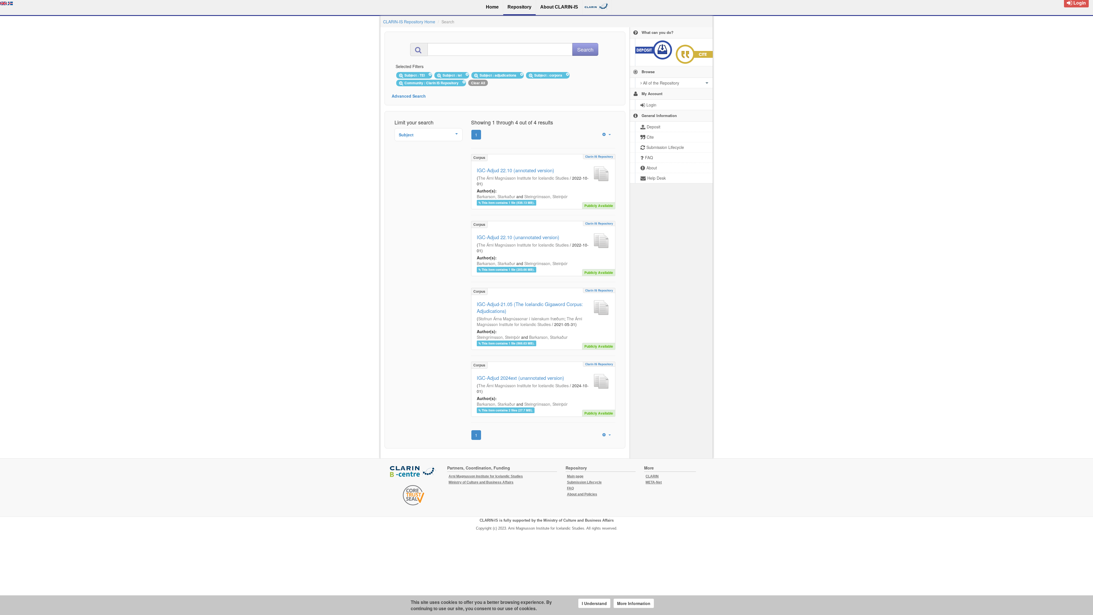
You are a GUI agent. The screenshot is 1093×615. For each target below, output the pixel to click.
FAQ (570, 488)
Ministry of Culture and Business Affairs (481, 482)
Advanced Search (409, 96)
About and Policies (582, 494)
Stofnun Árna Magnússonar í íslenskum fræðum (521, 318)
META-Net (654, 482)
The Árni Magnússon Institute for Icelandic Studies (523, 178)
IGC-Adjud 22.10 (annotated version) (515, 170)
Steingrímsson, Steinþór (546, 196)
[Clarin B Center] (414, 471)
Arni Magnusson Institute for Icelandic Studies (486, 476)
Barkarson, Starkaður (496, 196)
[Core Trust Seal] (413, 495)
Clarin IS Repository (599, 157)
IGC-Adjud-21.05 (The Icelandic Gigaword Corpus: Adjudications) (530, 307)
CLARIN (652, 476)
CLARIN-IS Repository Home (409, 21)
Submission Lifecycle (584, 482)
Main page (575, 476)
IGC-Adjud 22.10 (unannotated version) (518, 237)
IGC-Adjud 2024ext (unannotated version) (520, 377)
